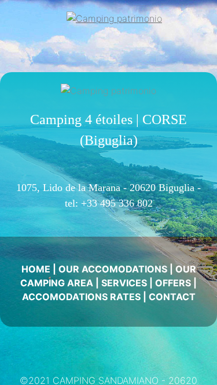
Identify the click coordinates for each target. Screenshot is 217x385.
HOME (35, 269)
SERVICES (124, 283)
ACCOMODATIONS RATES (81, 296)
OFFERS (173, 283)
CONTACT (172, 296)
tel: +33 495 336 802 (109, 203)
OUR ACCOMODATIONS (112, 269)
